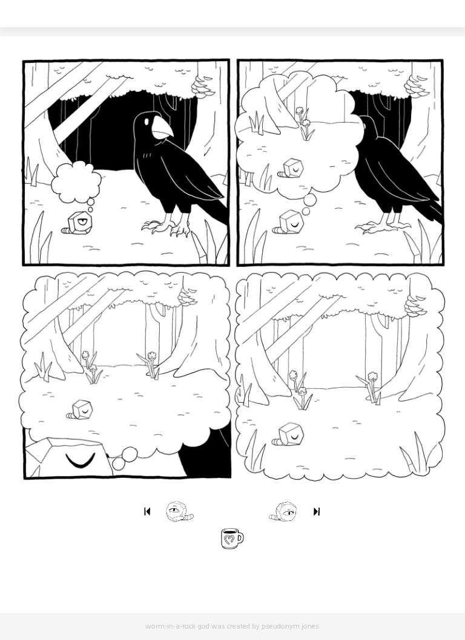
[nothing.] (146, 511)
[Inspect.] (194, 511)
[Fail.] (268, 511)
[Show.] (317, 511)
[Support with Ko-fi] (232, 538)
